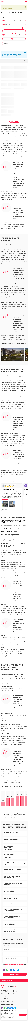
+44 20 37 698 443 (7, 1004)
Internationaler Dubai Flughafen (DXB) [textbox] (13, 20)
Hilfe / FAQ (3, 996)
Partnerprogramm (5, 998)
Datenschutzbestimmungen (7, 993)
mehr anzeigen (5, 499)
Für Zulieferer (15, 991)
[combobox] (14, 21)
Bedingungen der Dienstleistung (4, 991)
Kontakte (15, 996)
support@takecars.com (7, 1001)
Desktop (15, 993)
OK (23, 1014)
